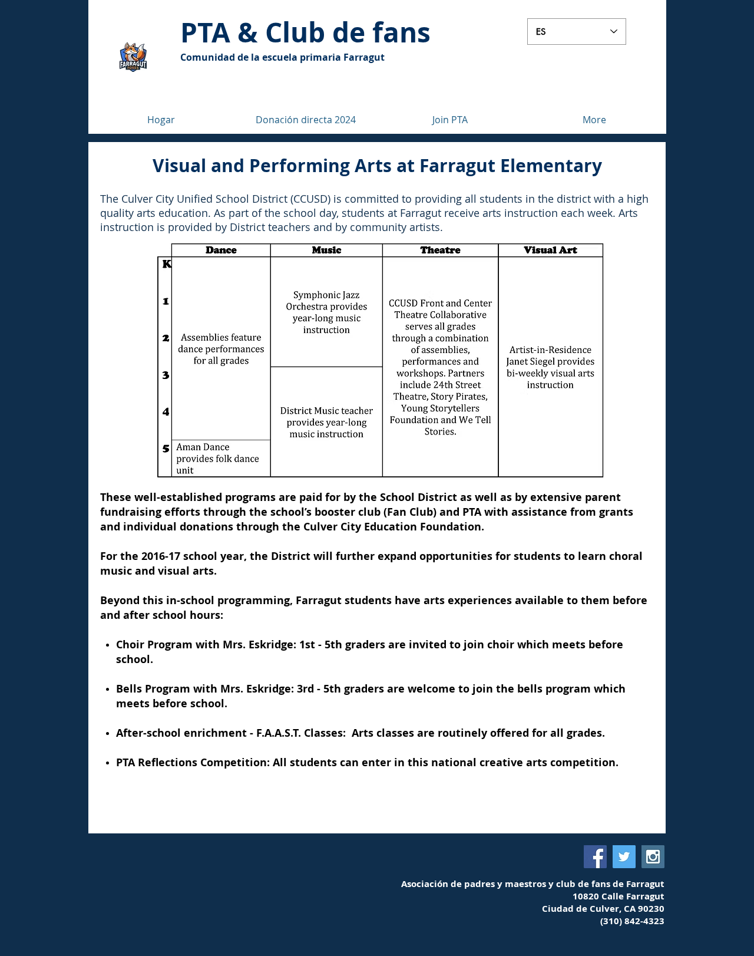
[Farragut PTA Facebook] (595, 856)
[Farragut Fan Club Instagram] (652, 856)
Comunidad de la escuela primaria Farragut (282, 57)
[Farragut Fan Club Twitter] (624, 856)
